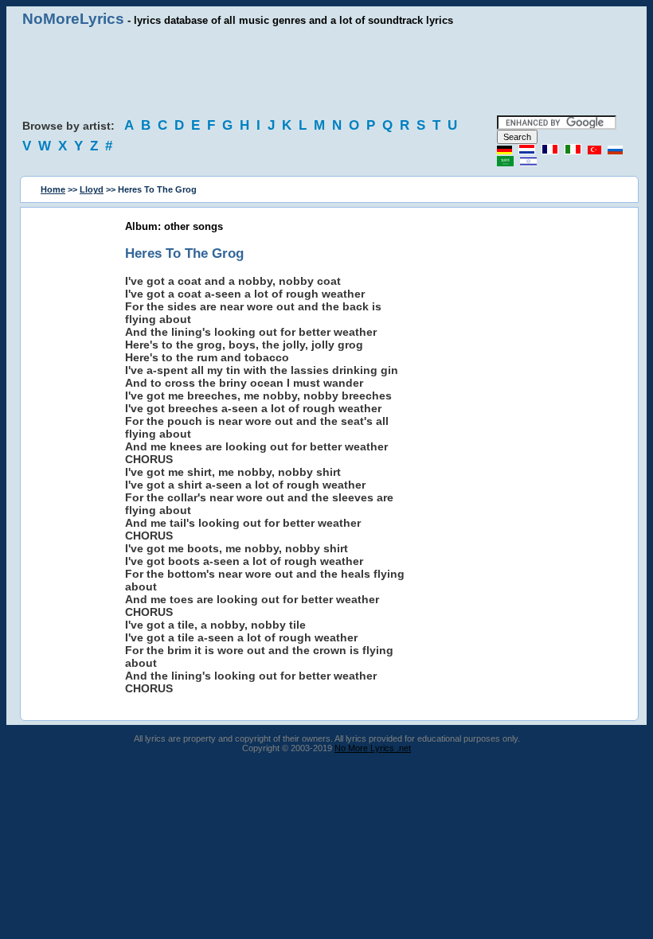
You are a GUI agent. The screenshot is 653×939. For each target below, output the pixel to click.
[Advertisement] (326, 71)
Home (53, 189)
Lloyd (92, 189)
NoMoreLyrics (73, 18)
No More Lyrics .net (372, 748)
